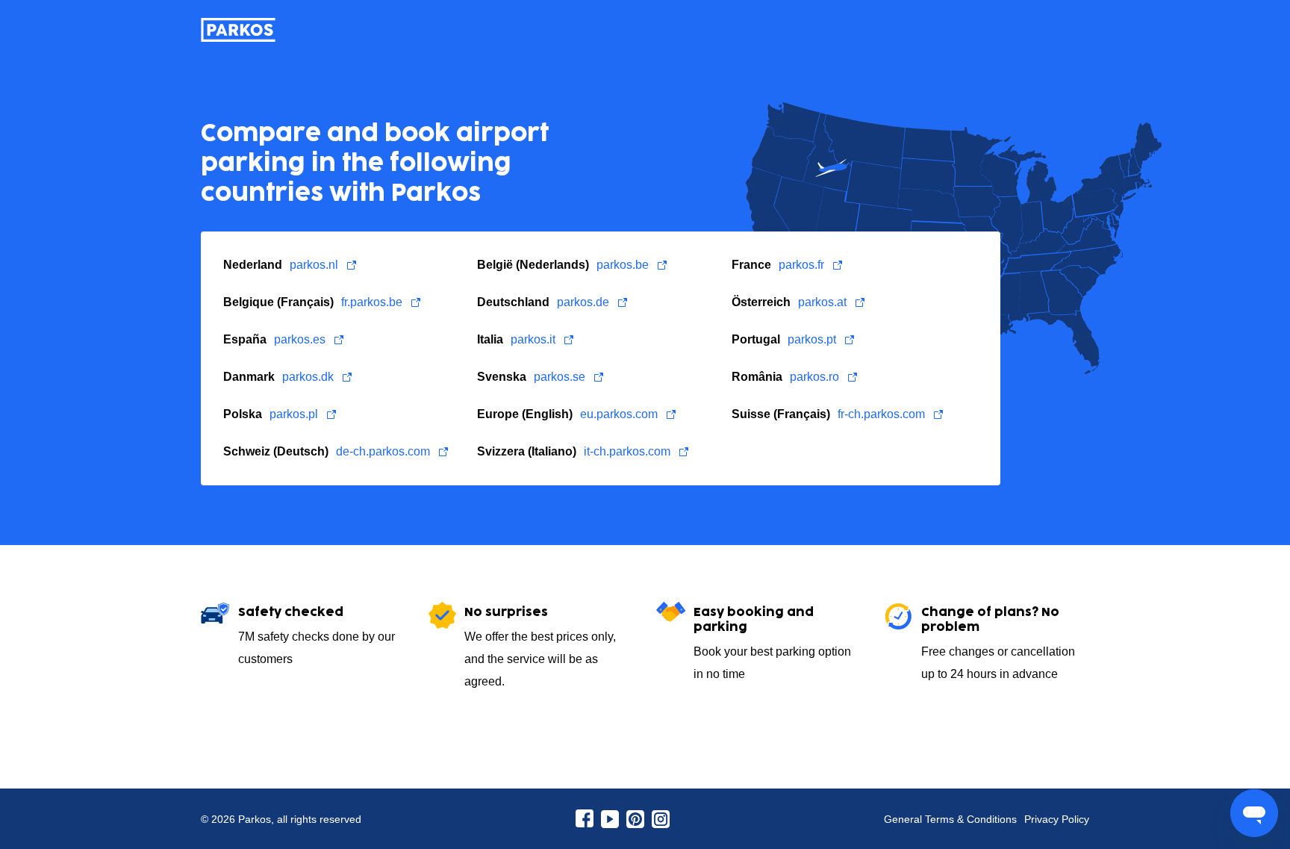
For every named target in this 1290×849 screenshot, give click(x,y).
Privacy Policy (1056, 819)
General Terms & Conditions (950, 819)
